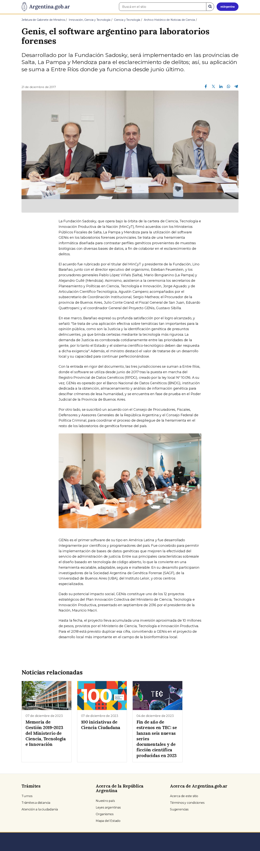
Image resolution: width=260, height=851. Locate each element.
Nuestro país (105, 801)
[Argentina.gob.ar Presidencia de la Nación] (46, 7)
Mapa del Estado (108, 821)
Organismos (104, 814)
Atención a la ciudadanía (40, 809)
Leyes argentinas (108, 807)
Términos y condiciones (187, 803)
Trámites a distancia (36, 803)
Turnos (27, 796)
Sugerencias (179, 809)
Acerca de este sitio (184, 796)
